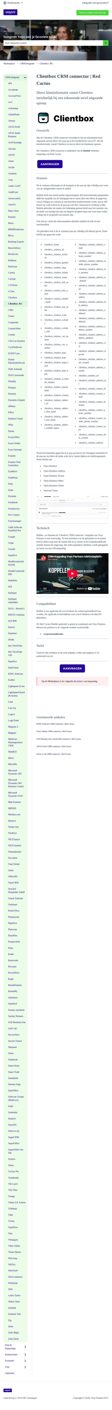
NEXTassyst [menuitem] (14, 839)
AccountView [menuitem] (14, 96)
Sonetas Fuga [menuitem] (14, 1084)
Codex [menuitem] (11, 316)
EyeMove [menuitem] (12, 471)
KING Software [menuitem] (15, 674)
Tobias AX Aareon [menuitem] (17, 1202)
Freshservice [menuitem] (14, 508)
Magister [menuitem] (12, 733)
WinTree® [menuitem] (13, 1270)
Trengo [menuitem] (11, 1196)
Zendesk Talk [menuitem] (14, 1314)
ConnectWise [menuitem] (14, 328)
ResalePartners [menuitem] (15, 985)
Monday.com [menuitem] (14, 814)
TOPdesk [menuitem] (12, 1208)
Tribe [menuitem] (10, 1215)
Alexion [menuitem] (12, 149)
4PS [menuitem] (10, 83)
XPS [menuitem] (10, 1289)
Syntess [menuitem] (11, 1159)
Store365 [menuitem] (12, 1125)
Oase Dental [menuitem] (14, 864)
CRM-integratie (27, 63)
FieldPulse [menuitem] (13, 477)
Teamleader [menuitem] (13, 1177)
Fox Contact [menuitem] (14, 515)
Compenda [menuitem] (13, 322)
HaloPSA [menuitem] (12, 555)
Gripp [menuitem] (11, 543)
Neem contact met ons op (92, 12)
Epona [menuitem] (11, 431)
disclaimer (78, 681)
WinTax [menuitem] (11, 1264)
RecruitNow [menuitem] (14, 972)
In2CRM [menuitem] (12, 621)
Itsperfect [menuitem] (12, 661)
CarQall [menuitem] (11, 279)
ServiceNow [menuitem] (14, 1034)
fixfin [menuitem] (10, 490)
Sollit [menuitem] (10, 1106)
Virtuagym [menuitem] (13, 1239)
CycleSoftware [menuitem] (15, 347)
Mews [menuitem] (11, 758)
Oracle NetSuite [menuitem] (15, 898)
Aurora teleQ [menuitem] (14, 198)
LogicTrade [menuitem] (13, 720)
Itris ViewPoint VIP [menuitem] (15, 653)
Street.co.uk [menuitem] (13, 1131)
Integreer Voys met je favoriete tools (30, 37)
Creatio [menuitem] (11, 334)
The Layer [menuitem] (13, 1184)
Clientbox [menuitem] (12, 297)
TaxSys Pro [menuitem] (13, 1171)
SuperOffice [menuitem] (13, 1143)
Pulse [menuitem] (10, 948)
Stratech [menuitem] (12, 1118)
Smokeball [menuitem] (13, 1078)
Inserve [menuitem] (11, 627)
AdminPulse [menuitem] (14, 114)
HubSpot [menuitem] (12, 593)
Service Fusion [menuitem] (15, 1041)
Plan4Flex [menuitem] (13, 935)
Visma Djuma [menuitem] (14, 1252)
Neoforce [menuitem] (12, 833)
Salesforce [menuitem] (13, 997)
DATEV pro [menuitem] (14, 353)
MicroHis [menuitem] (12, 764)
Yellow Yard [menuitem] (14, 1301)
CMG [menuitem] (11, 310)
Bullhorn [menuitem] (12, 260)
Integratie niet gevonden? (95, 3)
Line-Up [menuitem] (12, 708)
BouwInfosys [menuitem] (14, 248)
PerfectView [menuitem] (14, 910)
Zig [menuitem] (9, 1320)
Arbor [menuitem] (11, 161)
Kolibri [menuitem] (11, 680)
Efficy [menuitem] (11, 412)
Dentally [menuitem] (12, 381)
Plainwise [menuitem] (12, 929)
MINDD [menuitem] (12, 808)
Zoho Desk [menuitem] (13, 1339)
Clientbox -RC (46, 63)
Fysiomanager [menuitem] (14, 521)
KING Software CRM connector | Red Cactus (55, 724)
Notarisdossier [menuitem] (14, 852)
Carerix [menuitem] (11, 272)
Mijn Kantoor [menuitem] (14, 802)
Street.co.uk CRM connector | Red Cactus (53, 754)
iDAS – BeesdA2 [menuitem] (16, 608)
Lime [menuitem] (10, 702)
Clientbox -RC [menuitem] (15, 303)
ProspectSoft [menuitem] (14, 941)
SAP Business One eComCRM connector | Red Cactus (58, 739)
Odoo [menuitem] (10, 870)
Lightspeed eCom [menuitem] (16, 686)
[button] (25, 78)
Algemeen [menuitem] (9, 1373)
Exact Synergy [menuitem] (15, 449)
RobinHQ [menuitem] (12, 991)
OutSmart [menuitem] (12, 904)
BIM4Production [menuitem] (16, 229)
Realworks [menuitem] (13, 960)
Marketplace (9, 63)
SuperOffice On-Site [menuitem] (16, 1151)
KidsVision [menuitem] (13, 667)
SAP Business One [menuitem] (17, 1022)
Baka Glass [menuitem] (13, 211)
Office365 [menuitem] (13, 876)
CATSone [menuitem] (12, 285)
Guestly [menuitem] (11, 549)
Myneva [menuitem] (12, 821)
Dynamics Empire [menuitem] (16, 400)
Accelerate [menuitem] (13, 89)
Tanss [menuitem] (10, 1165)
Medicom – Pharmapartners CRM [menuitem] (15, 742)
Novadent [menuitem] (12, 858)
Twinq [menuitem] (11, 1221)
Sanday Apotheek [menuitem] (16, 1010)
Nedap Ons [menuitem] (13, 827)
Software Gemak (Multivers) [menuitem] (16, 1098)
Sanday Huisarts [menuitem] (15, 1016)
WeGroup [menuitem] (12, 1258)
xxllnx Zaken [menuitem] (14, 1295)
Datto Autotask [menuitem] (15, 369)
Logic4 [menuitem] (11, 714)
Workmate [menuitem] (13, 1283)
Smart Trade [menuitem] (13, 1072)
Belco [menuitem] (11, 223)
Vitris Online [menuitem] (14, 1246)
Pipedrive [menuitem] (12, 923)
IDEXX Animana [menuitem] (16, 614)
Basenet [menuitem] (11, 217)
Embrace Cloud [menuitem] (15, 418)
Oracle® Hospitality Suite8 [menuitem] (16, 890)
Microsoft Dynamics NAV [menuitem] (15, 794)
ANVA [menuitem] (11, 155)
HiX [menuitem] (10, 586)
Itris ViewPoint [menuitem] (15, 645)
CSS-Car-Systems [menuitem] (16, 341)
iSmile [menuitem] (11, 639)
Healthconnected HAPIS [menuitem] (16, 563)
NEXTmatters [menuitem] (14, 845)
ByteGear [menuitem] (12, 266)
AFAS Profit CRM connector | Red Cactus (53, 746)
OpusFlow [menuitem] (13, 1227)
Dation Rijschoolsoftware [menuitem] (16, 361)
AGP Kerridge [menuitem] (15, 142)
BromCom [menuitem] (13, 254)
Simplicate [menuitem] (13, 1059)
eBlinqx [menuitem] (11, 406)
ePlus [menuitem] (10, 424)
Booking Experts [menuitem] (16, 241)
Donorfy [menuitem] (12, 393)
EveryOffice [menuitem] (14, 437)
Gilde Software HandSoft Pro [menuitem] (15, 529)
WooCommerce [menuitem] (15, 1277)
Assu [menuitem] (10, 180)
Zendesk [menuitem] (12, 1308)
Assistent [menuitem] (12, 173)
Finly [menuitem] (10, 484)
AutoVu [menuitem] (12, 204)
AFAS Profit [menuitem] (14, 127)
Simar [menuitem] (11, 1053)
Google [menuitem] (11, 537)
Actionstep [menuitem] (13, 108)
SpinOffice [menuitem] (13, 1090)
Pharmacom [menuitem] (13, 917)
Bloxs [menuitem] (11, 235)
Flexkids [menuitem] (12, 496)
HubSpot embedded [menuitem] (13, 601)
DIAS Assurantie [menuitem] (16, 375)
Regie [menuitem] (11, 979)
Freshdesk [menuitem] (13, 502)
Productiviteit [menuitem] (11, 1354)
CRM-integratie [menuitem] (12, 77)
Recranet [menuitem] (12, 966)
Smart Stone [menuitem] (13, 1065)
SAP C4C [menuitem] (12, 1028)
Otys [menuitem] (10, 1233)
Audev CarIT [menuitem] (14, 186)
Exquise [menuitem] (12, 455)
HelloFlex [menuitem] (12, 580)
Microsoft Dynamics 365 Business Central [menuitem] (16, 783)
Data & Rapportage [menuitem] (10, 1346)
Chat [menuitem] (7, 1367)
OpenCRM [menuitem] (13, 882)
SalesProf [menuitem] (12, 1003)
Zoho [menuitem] (10, 1326)
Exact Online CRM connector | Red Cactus (54, 731)
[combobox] (53, 43)
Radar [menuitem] (11, 954)
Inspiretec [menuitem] (12, 633)
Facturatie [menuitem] (9, 1360)
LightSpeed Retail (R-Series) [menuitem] (16, 694)
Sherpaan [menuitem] (12, 1047)
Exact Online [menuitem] (14, 443)
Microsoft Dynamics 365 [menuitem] (15, 772)
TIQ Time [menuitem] (12, 1190)
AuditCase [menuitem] (13, 192)
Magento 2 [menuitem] (13, 726)
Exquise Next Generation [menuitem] (14, 463)
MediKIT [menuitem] (12, 751)
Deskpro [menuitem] (12, 387)
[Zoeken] (105, 43)
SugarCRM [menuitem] (13, 1137)
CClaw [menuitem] (11, 291)
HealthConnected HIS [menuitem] (16, 572)
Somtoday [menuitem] (13, 1112)
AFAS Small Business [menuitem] (14, 134)
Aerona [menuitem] (11, 120)
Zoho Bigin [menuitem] (13, 1332)
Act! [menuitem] (10, 102)
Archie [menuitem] (11, 167)
